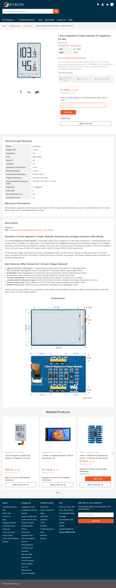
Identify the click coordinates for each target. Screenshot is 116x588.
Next (112, 453)
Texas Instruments (47, 510)
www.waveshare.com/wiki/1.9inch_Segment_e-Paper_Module (31, 230)
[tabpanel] (20, 452)
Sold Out (65, 118)
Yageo (42, 513)
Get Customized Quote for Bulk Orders (72, 58)
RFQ (40, 20)
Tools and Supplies (28, 573)
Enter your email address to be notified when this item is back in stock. (83, 99)
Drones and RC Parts (29, 519)
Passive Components (29, 516)
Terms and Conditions (10, 538)
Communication (27, 526)
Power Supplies (27, 564)
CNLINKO (43, 519)
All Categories (8, 20)
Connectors (25, 532)
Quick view (20, 434)
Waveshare (44, 516)
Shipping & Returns (9, 523)
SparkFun (43, 535)
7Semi (42, 523)
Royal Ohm (44, 507)
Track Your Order (8, 532)
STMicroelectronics (47, 529)
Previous (3, 453)
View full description (65, 72)
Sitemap (5, 542)
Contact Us (61, 20)
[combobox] (30, 11)
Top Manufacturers (26, 20)
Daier (42, 532)
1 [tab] (57, 492)
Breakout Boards (27, 523)
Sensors (24, 529)
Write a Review (75, 45)
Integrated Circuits (28, 507)
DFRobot (43, 526)
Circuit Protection (27, 560)
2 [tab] (59, 492)
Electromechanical (28, 538)
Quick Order (49, 20)
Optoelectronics (27, 535)
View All (43, 538)
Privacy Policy (7, 535)
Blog (70, 20)
